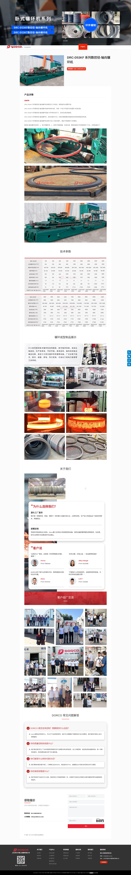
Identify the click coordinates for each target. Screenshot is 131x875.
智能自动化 (66, 852)
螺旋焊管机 (51, 861)
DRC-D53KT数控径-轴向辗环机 (33, 835)
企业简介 (39, 852)
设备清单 (78, 855)
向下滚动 (65, 40)
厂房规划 (78, 852)
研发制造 (92, 46)
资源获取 (78, 858)
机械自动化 (66, 855)
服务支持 (101, 46)
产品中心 (83, 46)
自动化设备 (51, 852)
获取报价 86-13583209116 (76, 69)
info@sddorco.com (37, 817)
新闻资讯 (39, 855)
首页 (66, 46)
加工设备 (65, 858)
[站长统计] (91, 873)
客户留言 (90, 852)
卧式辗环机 (51, 858)
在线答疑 (104, 862)
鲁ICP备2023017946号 (83, 872)
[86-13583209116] (129, 352)
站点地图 (96, 872)
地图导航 (90, 858)
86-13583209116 (36, 813)
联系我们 (110, 46)
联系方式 (90, 855)
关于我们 (73, 46)
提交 (86, 826)
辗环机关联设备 (52, 863)
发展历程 (39, 858)
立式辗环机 (51, 855)
